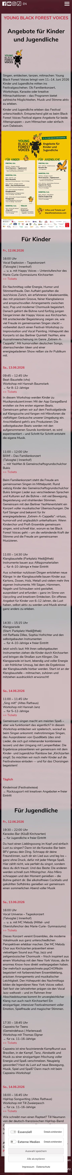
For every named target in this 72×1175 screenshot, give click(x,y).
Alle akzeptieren (36, 1159)
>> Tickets (10, 279)
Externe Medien (29, 1142)
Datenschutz (43, 1166)
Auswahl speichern (36, 1151)
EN (25, 4)
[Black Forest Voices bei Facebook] (4, 4)
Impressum (28, 1166)
